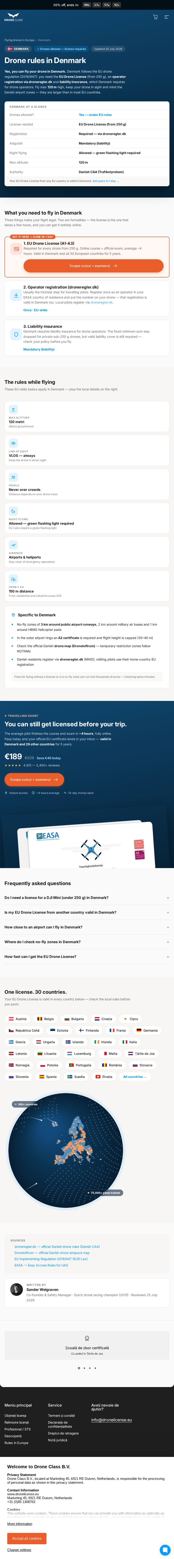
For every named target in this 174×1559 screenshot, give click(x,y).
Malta (113, 1053)
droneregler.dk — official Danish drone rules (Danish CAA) (57, 1246)
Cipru (134, 1019)
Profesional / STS (18, 1429)
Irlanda (106, 1042)
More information (19, 1524)
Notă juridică (57, 1440)
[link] (111, 1420)
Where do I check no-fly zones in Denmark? (43, 942)
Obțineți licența (15, 1415)
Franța (121, 1030)
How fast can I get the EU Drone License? (40, 956)
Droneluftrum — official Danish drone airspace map (52, 1253)
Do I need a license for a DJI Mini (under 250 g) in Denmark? (57, 897)
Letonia (21, 1053)
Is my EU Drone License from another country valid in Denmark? (60, 912)
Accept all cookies (26, 1538)
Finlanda (92, 1030)
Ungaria (49, 1042)
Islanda (78, 1042)
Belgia (49, 1019)
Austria (21, 1019)
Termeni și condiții (61, 1415)
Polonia (52, 1065)
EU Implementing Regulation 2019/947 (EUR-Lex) (51, 1259)
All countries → (135, 1077)
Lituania (50, 1053)
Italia (133, 1042)
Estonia (62, 1030)
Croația (107, 1019)
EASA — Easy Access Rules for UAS (41, 1265)
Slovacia (146, 1065)
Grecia (20, 1042)
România (115, 1065)
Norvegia (22, 1065)
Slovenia (22, 1077)
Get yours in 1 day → (106, 181)
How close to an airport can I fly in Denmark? (43, 927)
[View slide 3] (89, 1368)
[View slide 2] (84, 1368)
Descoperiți (13, 1436)
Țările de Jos (145, 1053)
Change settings (19, 1550)
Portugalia (83, 1065)
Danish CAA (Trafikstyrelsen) (101, 172)
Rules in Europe (16, 1443)
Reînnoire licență (17, 1422)
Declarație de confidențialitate (60, 1424)
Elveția (107, 1077)
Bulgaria (77, 1019)
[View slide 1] (79, 1368)
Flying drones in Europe (19, 40)
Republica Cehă (27, 1030)
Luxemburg (82, 1053)
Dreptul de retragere (63, 1433)
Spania (51, 1077)
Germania (150, 1030)
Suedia (79, 1077)
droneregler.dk (102, 302)
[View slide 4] (95, 1368)
